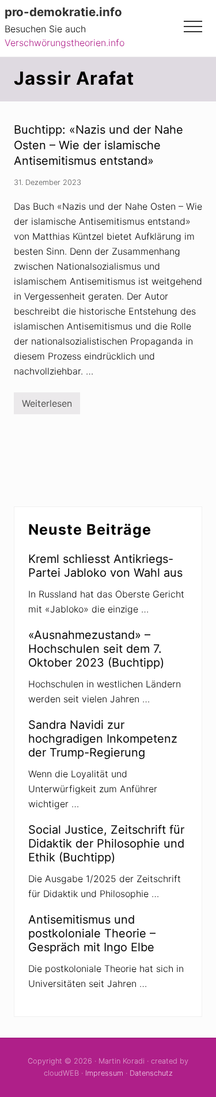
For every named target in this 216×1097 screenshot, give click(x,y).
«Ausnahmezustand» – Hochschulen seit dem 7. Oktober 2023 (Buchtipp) (96, 648)
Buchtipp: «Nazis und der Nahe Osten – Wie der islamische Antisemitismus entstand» (98, 145)
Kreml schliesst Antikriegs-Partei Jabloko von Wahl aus (105, 566)
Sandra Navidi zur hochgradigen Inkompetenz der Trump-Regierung (102, 738)
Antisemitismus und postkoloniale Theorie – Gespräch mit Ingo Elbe (92, 933)
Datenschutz (151, 1073)
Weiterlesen (47, 406)
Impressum (104, 1073)
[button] (193, 26)
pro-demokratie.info (63, 12)
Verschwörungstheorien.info (64, 42)
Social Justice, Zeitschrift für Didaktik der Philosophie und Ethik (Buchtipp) (106, 843)
